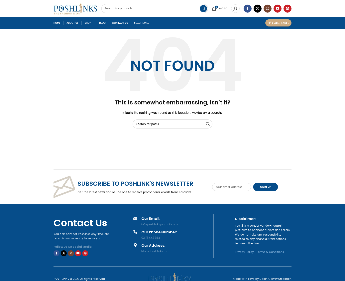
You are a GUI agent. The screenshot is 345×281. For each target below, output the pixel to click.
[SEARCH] (203, 8)
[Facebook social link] (248, 9)
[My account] (235, 9)
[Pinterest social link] (287, 9)
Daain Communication (275, 279)
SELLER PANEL (280, 23)
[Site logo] (75, 8)
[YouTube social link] (278, 9)
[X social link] (258, 9)
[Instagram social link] (268, 9)
